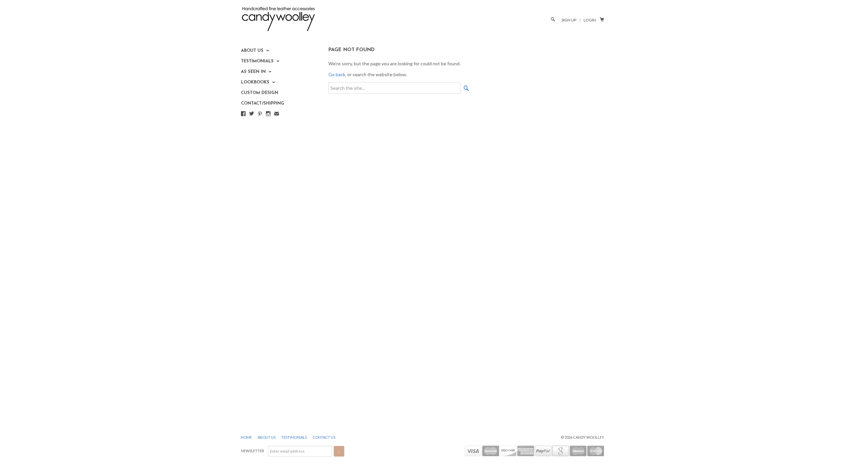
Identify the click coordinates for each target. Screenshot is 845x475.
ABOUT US (266, 437)
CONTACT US (324, 437)
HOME (247, 437)
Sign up (568, 19)
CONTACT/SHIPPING (262, 103)
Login (590, 19)
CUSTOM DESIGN (259, 93)
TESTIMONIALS (294, 437)
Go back (336, 74)
